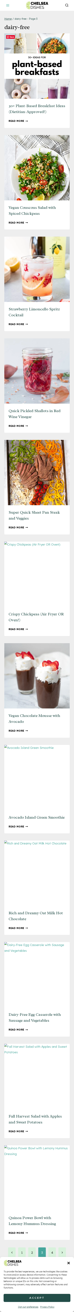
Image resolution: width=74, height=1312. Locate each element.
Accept (37, 1297)
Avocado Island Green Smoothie (37, 817)
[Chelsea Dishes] (37, 5)
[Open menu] (7, 5)
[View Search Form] (67, 5)
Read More (18, 120)
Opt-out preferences (28, 1307)
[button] (68, 1263)
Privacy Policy (47, 1307)
